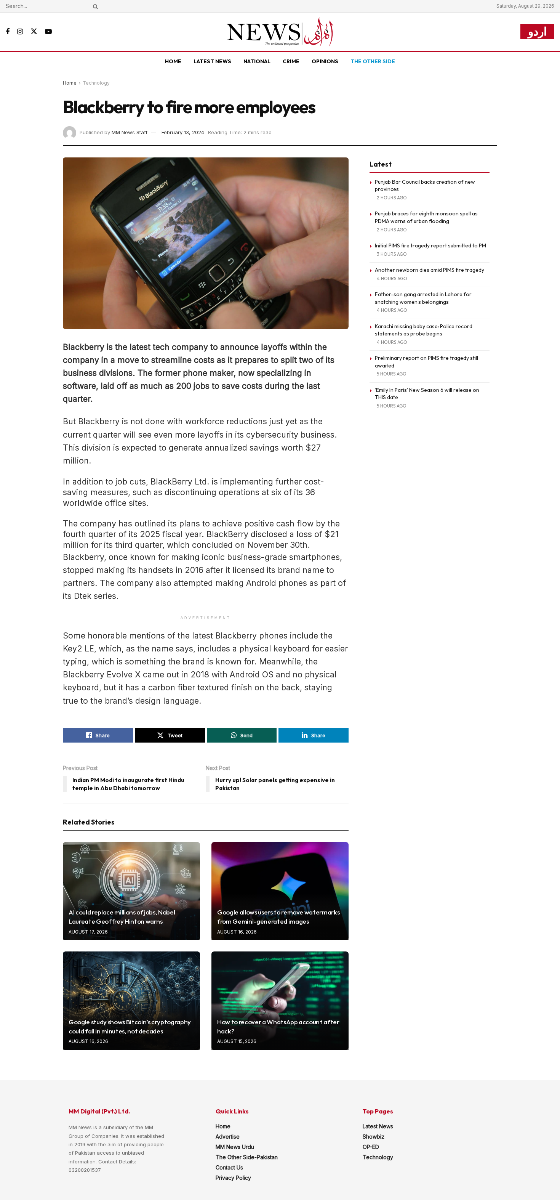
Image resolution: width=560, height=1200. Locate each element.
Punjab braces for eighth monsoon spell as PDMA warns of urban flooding (426, 217)
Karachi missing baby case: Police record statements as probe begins (423, 330)
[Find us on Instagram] (20, 31)
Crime (291, 61)
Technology (96, 83)
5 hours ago (391, 374)
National (256, 61)
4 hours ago (392, 278)
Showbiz (373, 1136)
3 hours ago (392, 254)
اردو (537, 31)
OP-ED (371, 1147)
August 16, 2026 (237, 932)
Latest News (212, 61)
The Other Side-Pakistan (247, 1157)
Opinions (325, 61)
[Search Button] (94, 6)
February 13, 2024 (183, 132)
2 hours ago (392, 198)
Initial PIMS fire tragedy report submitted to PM (430, 245)
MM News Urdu (235, 1147)
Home (173, 61)
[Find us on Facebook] (8, 31)
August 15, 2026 (236, 1041)
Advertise (228, 1136)
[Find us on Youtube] (48, 31)
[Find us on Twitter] (33, 31)
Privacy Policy (233, 1177)
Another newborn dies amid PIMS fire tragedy (429, 269)
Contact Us (229, 1167)
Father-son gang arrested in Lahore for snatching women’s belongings (423, 298)
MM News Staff (129, 132)
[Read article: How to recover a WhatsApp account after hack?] (280, 1000)
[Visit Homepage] (280, 32)
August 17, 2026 (88, 932)
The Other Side (372, 61)
